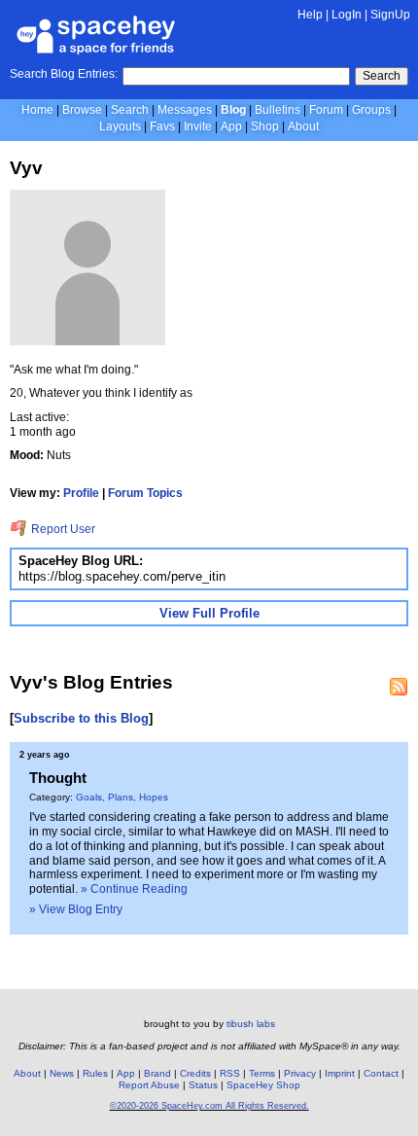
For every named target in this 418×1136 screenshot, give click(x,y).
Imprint (340, 1073)
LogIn (346, 14)
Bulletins (277, 110)
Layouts (120, 126)
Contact (381, 1073)
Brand (157, 1073)
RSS (230, 1073)
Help (310, 14)
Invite (198, 126)
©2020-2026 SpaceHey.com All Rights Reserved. (209, 1106)
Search (382, 76)
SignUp (390, 14)
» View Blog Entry (75, 909)
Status (203, 1085)
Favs (162, 126)
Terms (262, 1073)
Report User (61, 529)
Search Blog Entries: (64, 74)
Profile (81, 493)
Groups (371, 110)
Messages (184, 110)
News (62, 1073)
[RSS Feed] (398, 686)
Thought (58, 777)
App (231, 126)
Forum (326, 110)
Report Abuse (149, 1085)
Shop (265, 126)
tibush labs (250, 1023)
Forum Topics (145, 493)
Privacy (300, 1073)
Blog (233, 110)
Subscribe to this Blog (81, 718)
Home (37, 110)
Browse (82, 110)
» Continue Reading (134, 889)
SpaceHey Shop (263, 1085)
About (303, 126)
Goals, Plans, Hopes (122, 797)
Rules (95, 1073)
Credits (195, 1073)
